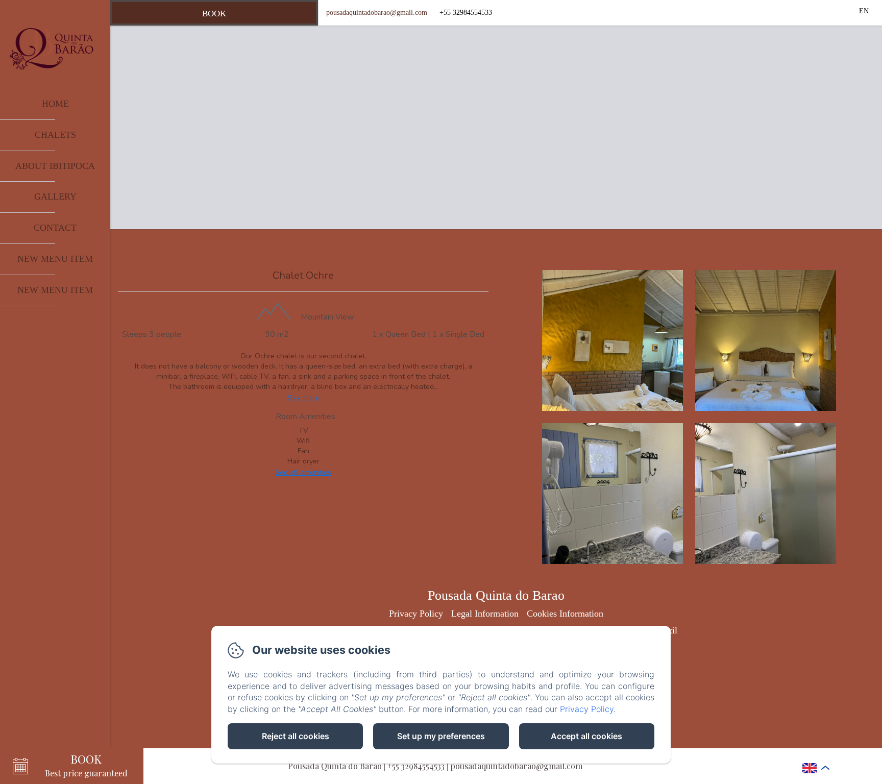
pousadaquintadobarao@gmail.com (376, 12)
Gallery (55, 196)
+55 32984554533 (416, 766)
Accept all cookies (586, 736)
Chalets (55, 135)
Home (55, 104)
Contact (55, 228)
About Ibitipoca (55, 166)
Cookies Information (565, 613)
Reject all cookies (295, 736)
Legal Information (485, 613)
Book (214, 13)
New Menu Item (55, 259)
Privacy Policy (416, 613)
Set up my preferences (441, 736)
